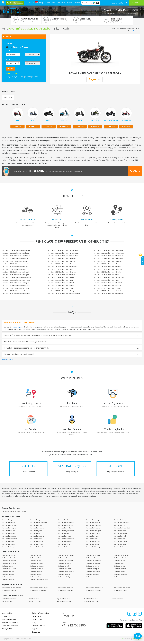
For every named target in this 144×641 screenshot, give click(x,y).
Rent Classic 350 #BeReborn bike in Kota (14, 269)
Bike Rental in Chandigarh (66, 523)
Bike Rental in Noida (120, 536)
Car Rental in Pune (119, 571)
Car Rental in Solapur (92, 574)
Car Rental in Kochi (64, 566)
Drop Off (8, 59)
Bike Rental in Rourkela (93, 541)
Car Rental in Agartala (8, 555)
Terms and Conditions (10, 626)
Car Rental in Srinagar (120, 574)
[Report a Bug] (123, 639)
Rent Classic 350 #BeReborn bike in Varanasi (16, 294)
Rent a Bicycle (21, 512)
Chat (138, 636)
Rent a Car (13, 512)
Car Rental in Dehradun (9, 561)
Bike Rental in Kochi (120, 531)
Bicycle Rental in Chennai (65, 588)
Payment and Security (10, 622)
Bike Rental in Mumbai (37, 536)
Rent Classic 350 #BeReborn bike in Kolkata (107, 267)
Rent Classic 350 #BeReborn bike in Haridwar (62, 264)
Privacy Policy (7, 629)
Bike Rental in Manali (120, 533)
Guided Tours (50, 3)
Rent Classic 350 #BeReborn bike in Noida (107, 275)
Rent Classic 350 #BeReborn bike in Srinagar (16, 288)
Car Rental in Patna (36, 571)
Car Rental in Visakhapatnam (39, 580)
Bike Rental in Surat (64, 544)
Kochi (118, 14)
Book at (8, 43)
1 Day (8, 77)
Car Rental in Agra (35, 555)
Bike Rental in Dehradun (9, 525)
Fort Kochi (8, 97)
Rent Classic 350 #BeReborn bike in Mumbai (108, 272)
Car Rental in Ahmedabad (66, 555)
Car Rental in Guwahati (37, 563)
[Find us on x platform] (134, 613)
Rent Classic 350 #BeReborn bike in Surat (61, 288)
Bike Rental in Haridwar (93, 528)
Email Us (68, 616)
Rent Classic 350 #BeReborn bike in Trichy (15, 291)
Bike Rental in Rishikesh (65, 541)
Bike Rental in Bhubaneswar (38, 523)
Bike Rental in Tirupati (92, 544)
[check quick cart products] (126, 3)
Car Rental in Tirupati (36, 577)
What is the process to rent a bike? (19, 322)
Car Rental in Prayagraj (93, 571)
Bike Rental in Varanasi (65, 547)
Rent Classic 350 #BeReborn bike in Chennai (16, 256)
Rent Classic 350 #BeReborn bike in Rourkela (16, 285)
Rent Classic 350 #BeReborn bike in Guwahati (108, 261)
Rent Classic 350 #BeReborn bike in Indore (107, 264)
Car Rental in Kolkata (92, 566)
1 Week (28, 77)
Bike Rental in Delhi (36, 525)
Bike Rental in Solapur (8, 544)
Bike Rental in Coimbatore (122, 523)
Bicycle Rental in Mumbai (65, 590)
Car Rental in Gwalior (64, 563)
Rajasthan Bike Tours (63, 599)
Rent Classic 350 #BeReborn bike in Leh (60, 269)
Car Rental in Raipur (8, 574)
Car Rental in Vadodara (121, 577)
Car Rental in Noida (8, 571)
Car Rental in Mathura (36, 569)
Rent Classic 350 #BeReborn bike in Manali (15, 272)
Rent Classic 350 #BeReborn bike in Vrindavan (108, 294)
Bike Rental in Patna (36, 539)
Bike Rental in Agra (36, 520)
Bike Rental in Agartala (9, 520)
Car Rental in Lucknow (9, 569)
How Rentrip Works (9, 619)
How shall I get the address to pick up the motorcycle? (26, 348)
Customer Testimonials (40, 613)
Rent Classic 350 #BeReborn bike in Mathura (62, 272)
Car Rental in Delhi (35, 561)
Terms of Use (37, 619)
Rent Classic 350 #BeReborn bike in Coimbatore (63, 256)
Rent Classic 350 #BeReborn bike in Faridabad (62, 258)
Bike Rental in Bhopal (8, 523)
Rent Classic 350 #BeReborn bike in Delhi (15, 258)
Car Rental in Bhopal (8, 558)
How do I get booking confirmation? (19, 354)
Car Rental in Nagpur (92, 569)
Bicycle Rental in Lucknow (38, 590)
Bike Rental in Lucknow (93, 533)
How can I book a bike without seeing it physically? (25, 341)
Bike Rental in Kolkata (8, 533)
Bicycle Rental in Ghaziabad (94, 588)
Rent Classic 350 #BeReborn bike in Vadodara (108, 291)
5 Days (21, 77)
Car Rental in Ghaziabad (93, 561)
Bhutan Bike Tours (7, 601)
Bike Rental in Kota (35, 533)
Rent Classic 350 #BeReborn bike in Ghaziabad (108, 258)
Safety (34, 622)
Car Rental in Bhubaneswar (38, 558)
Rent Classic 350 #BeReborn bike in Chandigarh (109, 253)
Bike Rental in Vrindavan (121, 547)
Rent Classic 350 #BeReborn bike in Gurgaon (62, 261)
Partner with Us (37, 616)
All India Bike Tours (35, 601)
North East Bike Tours (91, 599)
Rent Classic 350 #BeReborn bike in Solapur (107, 285)
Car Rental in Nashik (120, 569)
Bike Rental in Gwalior (64, 528)
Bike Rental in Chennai (93, 523)
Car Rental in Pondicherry (66, 571)
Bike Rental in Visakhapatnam (95, 547)
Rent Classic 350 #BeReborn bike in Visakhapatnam (64, 294)
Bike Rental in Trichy (120, 544)
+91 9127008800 (74, 625)
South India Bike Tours (91, 601)
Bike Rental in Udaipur (9, 547)
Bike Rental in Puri (119, 539)
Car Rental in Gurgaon (9, 563)
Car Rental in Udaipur (92, 577)
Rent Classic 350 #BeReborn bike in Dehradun (108, 256)
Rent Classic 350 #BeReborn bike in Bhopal (15, 253)
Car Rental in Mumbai (64, 569)
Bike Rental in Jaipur (36, 531)
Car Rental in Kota (119, 566)
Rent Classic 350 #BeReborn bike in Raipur (15, 283)
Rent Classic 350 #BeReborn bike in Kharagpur (62, 267)
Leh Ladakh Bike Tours (9, 599)
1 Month (35, 77)
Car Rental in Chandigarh (65, 558)
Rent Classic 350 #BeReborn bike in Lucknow (108, 269)
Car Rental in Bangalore (121, 555)
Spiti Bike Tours (34, 599)
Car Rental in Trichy (64, 577)
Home (108, 14)
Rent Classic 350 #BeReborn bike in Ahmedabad (63, 250)
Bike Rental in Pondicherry (66, 539)
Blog (41, 3)
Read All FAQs (7, 359)
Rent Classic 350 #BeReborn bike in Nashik (61, 275)
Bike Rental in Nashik (92, 536)
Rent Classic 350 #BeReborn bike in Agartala (16, 250)
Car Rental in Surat (7, 577)
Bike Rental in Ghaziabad (93, 525)
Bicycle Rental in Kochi (9, 590)
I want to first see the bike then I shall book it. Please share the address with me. (38, 335)
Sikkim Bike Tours (117, 599)
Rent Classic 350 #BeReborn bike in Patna (61, 277)
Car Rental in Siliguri (64, 574)
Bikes (113, 14)
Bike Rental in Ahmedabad (66, 520)
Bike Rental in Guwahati (37, 528)
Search (11, 69)
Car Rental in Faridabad (65, 561)
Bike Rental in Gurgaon (9, 528)
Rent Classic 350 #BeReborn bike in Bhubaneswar (63, 253)
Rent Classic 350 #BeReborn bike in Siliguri (61, 285)
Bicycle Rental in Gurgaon (122, 588)
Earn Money (135, 171)
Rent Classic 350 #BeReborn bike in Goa (14, 261)
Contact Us (61, 3)
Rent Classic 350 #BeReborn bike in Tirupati (107, 288)
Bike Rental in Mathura (9, 536)
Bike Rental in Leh (63, 533)
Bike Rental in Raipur (8, 541)
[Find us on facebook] (129, 613)
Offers (69, 3)
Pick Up (8, 51)
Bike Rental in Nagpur (64, 536)
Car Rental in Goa (119, 561)
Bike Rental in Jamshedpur (66, 531)
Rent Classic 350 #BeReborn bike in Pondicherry (109, 277)
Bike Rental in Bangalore (121, 520)
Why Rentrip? (6, 616)
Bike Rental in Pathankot (9, 539)
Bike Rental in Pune (92, 539)
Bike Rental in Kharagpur (93, 531)
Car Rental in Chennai (92, 558)
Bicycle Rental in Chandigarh (39, 588)
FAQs (142, 261)
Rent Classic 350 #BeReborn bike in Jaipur (15, 267)
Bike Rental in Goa (119, 525)
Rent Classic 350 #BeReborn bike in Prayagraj (16, 280)
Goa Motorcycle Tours (64, 601)
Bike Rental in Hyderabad (122, 528)
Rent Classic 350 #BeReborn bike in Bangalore (108, 250)
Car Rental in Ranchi (36, 574)
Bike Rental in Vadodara (37, 547)
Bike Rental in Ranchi (36, 541)
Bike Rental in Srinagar (37, 544)
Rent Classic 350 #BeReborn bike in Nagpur (15, 275)
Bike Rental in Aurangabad (94, 520)
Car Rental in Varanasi (9, 580)
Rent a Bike (5, 512)
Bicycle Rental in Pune (120, 590)
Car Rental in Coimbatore (122, 558)
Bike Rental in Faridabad (65, 525)
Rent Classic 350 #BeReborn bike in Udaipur (62, 291)
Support (34, 629)
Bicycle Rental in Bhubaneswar (11, 588)
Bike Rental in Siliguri (120, 541)
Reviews (77, 3)
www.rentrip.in (17, 327)
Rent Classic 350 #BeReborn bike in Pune (60, 280)
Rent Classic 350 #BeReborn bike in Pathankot (16, 277)
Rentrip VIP (30, 2)
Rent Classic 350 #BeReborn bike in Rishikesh (108, 283)
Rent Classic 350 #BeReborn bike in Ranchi (61, 283)
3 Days (14, 77)
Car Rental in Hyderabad (93, 563)
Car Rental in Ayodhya (93, 555)
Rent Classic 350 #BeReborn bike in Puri (106, 280)
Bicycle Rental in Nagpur (93, 590)
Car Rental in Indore (120, 563)
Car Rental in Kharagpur (37, 566)
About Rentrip (7, 613)
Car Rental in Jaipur (8, 566)
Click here (135, 31)
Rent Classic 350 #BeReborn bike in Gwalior (15, 264)
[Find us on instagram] (139, 613)
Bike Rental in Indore (8, 531)
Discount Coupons (38, 626)
